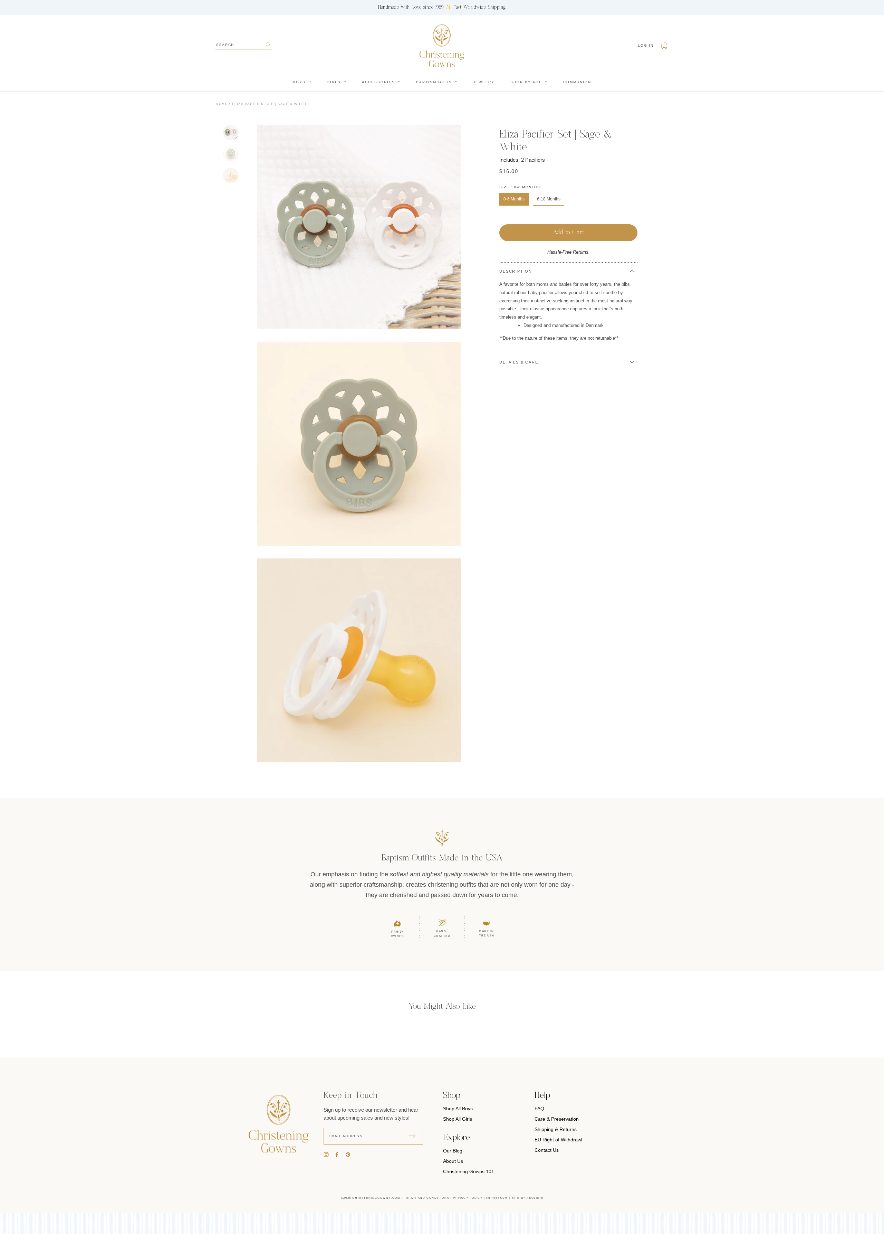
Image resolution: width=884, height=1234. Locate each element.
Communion (577, 82)
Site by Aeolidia (528, 1197)
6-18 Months (548, 199)
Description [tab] (515, 271)
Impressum (497, 1197)
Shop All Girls (457, 1119)
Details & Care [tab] (518, 362)
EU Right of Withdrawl (558, 1139)
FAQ (539, 1108)
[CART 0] (664, 46)
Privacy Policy (467, 1197)
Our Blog (452, 1150)
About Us (453, 1161)
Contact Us (547, 1150)
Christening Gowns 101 (468, 1171)
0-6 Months (514, 199)
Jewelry (483, 82)
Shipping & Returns (556, 1129)
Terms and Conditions (426, 1197)
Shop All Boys (458, 1108)
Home (222, 104)
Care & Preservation (557, 1119)
